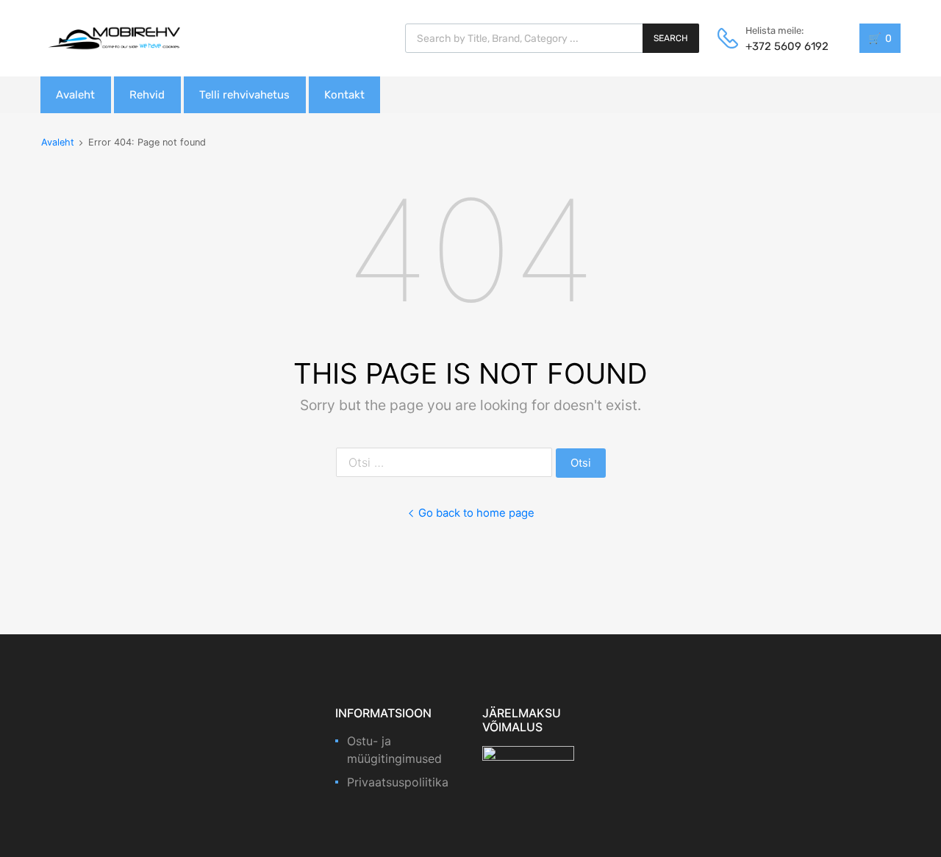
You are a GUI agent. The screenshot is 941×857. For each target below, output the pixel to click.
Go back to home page (476, 513)
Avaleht (75, 94)
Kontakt (344, 94)
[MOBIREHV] (113, 37)
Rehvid (147, 94)
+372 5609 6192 (781, 46)
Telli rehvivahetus (244, 94)
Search (671, 38)
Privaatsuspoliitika (397, 782)
